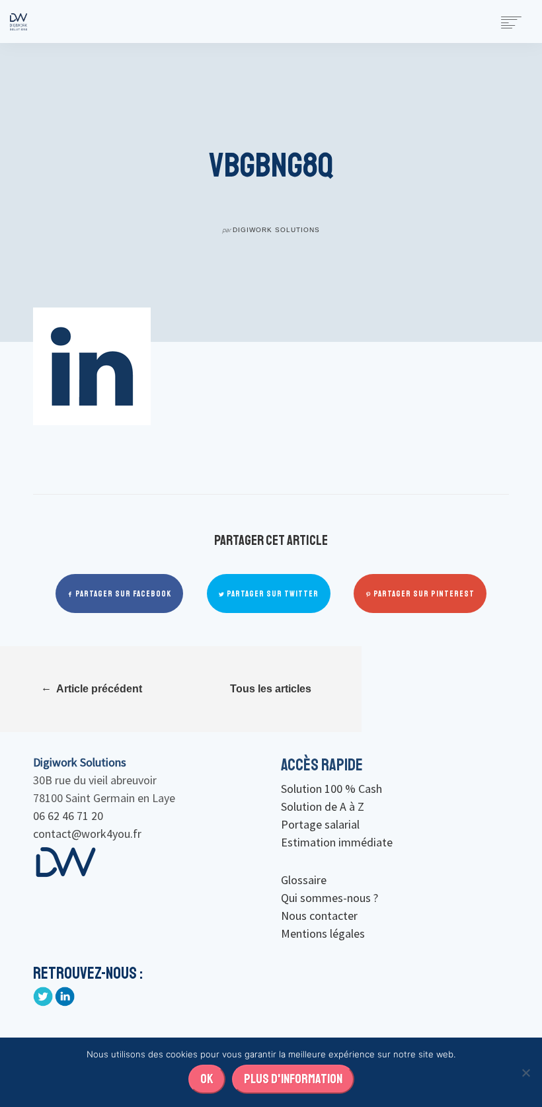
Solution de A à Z (322, 806)
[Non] (525, 1072)
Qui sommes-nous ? (329, 897)
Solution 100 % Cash (331, 788)
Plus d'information (293, 1079)
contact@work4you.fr (87, 833)
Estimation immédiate (337, 842)
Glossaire (304, 879)
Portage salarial (320, 824)
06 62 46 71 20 (68, 815)
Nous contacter (319, 915)
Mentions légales (323, 933)
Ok (206, 1079)
